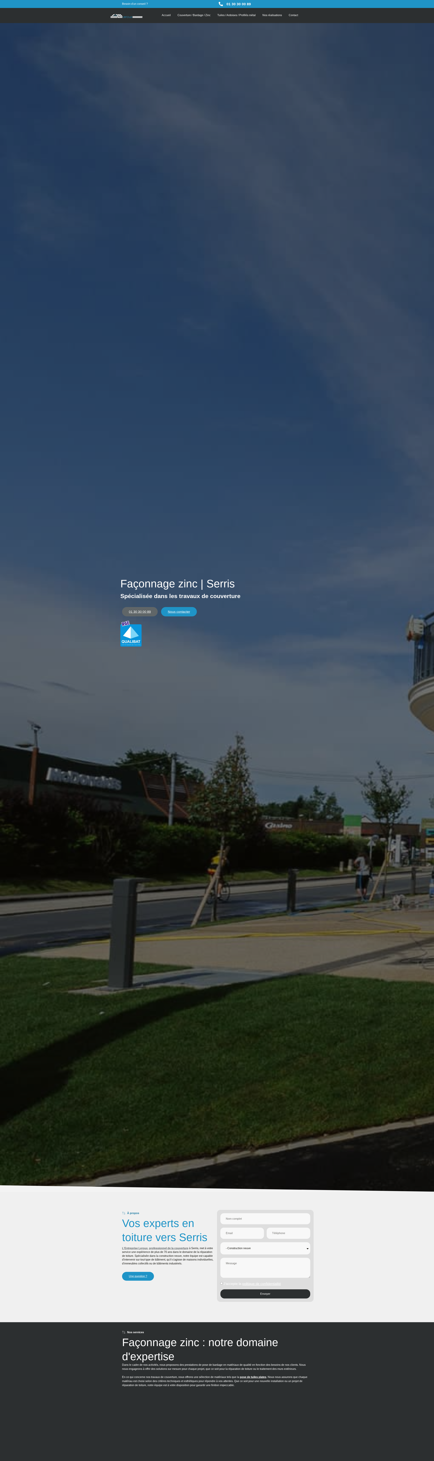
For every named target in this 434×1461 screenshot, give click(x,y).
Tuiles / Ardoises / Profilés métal (236, 15)
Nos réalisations (272, 15)
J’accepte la (252, 1284)
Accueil (166, 15)
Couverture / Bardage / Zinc (194, 15)
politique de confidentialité (261, 1284)
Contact (293, 15)
